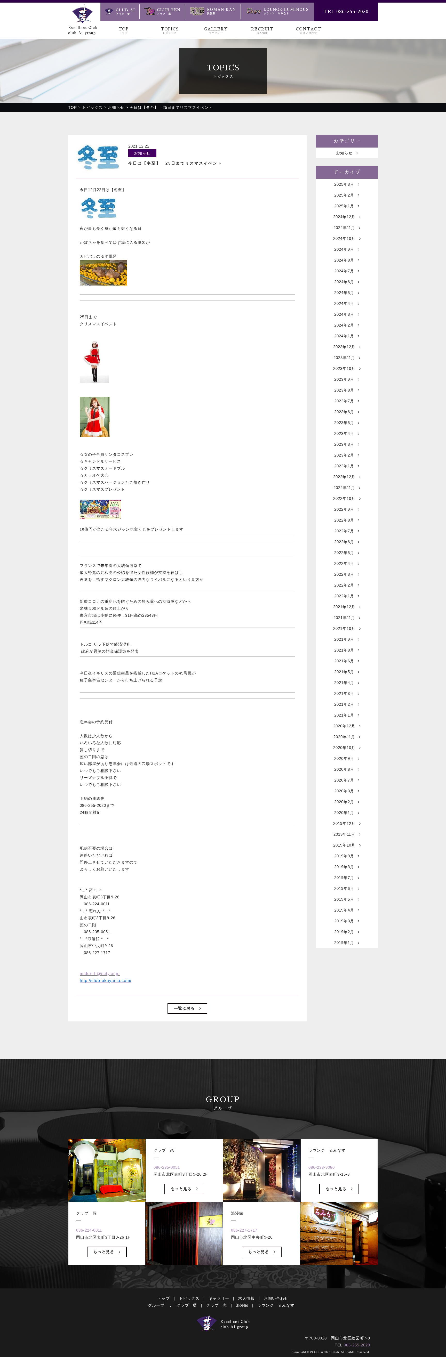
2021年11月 (344, 617)
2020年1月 (344, 812)
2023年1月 (344, 466)
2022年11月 (344, 487)
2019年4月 (344, 910)
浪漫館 (242, 1305)
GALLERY (216, 30)
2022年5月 (344, 552)
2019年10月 (344, 845)
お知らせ (344, 153)
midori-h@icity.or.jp (100, 973)
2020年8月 (344, 769)
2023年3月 (344, 444)
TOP (123, 30)
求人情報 (246, 1298)
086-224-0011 (89, 1230)
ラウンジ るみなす (275, 1305)
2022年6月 (344, 542)
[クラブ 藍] (119, 11)
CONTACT (308, 30)
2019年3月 (344, 921)
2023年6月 (344, 412)
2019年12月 (344, 823)
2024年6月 (344, 282)
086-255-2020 (357, 1345)
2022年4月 (344, 563)
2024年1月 (344, 336)
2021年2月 (344, 704)
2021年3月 (344, 693)
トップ (163, 1298)
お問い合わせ (276, 1298)
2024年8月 (344, 260)
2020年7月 (344, 780)
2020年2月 (344, 802)
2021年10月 (344, 628)
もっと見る (103, 1252)
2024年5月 (344, 292)
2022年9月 (344, 509)
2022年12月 (344, 477)
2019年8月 (344, 867)
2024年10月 (344, 238)
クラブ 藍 (187, 1305)
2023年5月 (344, 422)
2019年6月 (344, 888)
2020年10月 (344, 747)
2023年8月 (344, 390)
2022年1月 (344, 596)
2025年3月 (344, 184)
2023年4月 (344, 433)
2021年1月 (344, 715)
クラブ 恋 (216, 1305)
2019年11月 (344, 834)
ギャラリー (219, 1298)
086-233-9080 (321, 1167)
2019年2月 (344, 932)
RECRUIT (262, 30)
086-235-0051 (167, 1167)
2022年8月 (344, 520)
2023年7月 (344, 401)
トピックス (189, 1298)
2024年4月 (344, 303)
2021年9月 (344, 639)
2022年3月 (344, 574)
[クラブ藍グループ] (82, 31)
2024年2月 (344, 325)
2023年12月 (344, 347)
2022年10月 (344, 498)
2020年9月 (344, 758)
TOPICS (170, 30)
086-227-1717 (244, 1230)
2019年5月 (344, 899)
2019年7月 (344, 877)
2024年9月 (344, 249)
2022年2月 (344, 585)
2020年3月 (344, 791)
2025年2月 (344, 195)
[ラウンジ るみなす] (277, 11)
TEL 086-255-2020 (346, 11)
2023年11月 (344, 357)
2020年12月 (344, 726)
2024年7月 (344, 271)
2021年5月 (344, 672)
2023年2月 (344, 455)
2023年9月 (344, 379)
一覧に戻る (184, 1008)
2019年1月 (344, 942)
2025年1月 (344, 206)
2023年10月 (344, 368)
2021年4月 (344, 682)
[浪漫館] (213, 11)
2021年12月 (344, 607)
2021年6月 (344, 661)
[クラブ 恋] (162, 11)
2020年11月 (344, 737)
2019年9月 (344, 856)
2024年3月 (344, 314)
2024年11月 (344, 227)
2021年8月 (344, 650)
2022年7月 (344, 531)
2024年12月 (344, 217)
